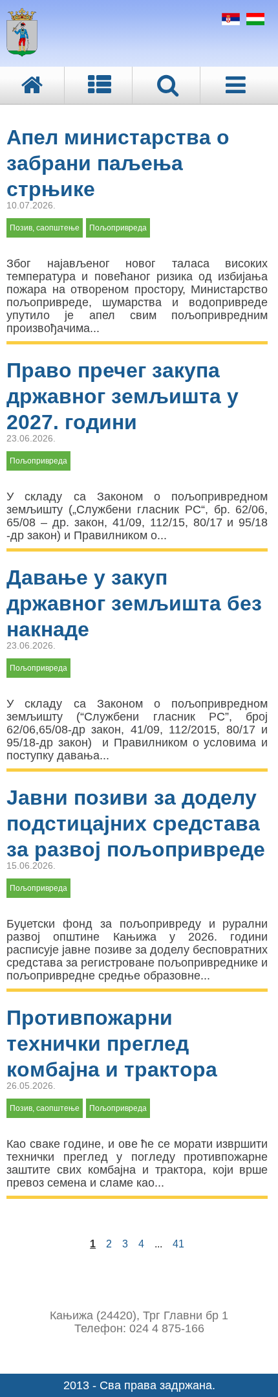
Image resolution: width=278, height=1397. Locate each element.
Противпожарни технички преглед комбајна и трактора (111, 1043)
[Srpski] (229, 21)
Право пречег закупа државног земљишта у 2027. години (122, 396)
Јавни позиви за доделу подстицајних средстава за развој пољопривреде (135, 823)
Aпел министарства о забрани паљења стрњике (118, 163)
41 (178, 1243)
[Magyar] (253, 21)
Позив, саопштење (45, 227)
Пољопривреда (118, 227)
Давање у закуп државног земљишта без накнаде (134, 603)
